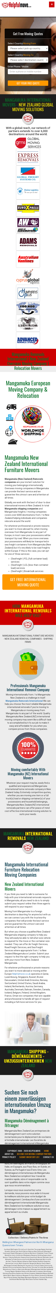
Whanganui (48, 1242)
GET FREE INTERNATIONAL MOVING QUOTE (28, 581)
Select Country (22, 43)
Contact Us (48, 1157)
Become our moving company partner (34, 1153)
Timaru (19, 1245)
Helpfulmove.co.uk (21, 974)
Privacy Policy (9, 1157)
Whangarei (18, 1242)
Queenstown (8, 1245)
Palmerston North (33, 1242)
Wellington (7, 1242)
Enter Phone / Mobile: (18, 66)
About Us (9, 1153)
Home (46, 1150)
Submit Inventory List (29, 1157)
